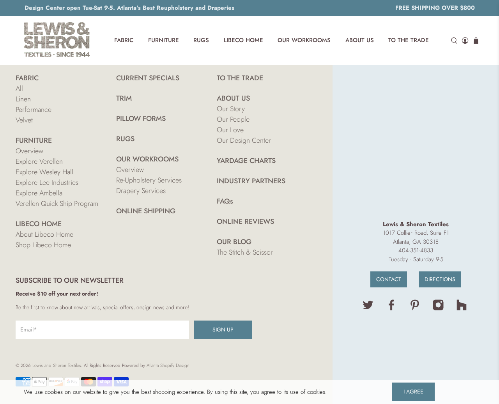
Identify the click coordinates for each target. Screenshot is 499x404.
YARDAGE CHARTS (246, 161)
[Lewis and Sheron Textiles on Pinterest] (415, 309)
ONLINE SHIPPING (145, 211)
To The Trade (408, 40)
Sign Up (223, 329)
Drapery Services (141, 191)
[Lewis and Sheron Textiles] (57, 40)
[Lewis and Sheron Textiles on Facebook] (391, 309)
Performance (33, 110)
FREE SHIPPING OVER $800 (435, 8)
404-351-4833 (415, 250)
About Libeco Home (44, 234)
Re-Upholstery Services (149, 180)
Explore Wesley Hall (44, 172)
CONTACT (388, 279)
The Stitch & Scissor (245, 252)
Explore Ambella (39, 193)
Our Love (230, 130)
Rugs (201, 40)
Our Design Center (244, 140)
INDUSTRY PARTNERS (251, 181)
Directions (440, 279)
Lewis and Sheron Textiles (56, 365)
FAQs (225, 201)
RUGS (125, 139)
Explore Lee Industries (47, 182)
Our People (233, 119)
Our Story (231, 109)
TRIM (124, 98)
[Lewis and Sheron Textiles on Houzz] (461, 309)
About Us (359, 40)
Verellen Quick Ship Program (57, 203)
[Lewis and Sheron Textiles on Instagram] (438, 309)
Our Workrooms (304, 40)
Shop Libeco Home (43, 245)
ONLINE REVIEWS (245, 221)
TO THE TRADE (240, 78)
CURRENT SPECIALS (147, 78)
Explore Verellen (39, 161)
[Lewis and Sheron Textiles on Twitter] (368, 309)
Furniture (163, 40)
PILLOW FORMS (141, 118)
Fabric (123, 40)
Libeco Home (243, 40)
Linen (23, 99)
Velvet (24, 120)
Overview (29, 151)
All (19, 88)
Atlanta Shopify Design (168, 365)
